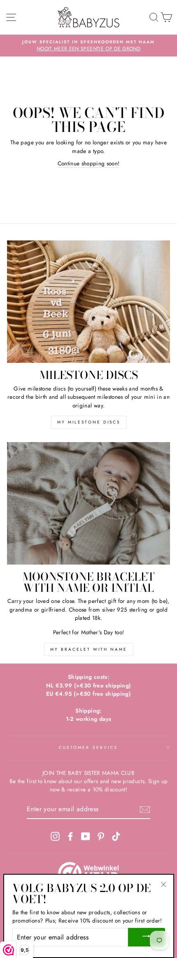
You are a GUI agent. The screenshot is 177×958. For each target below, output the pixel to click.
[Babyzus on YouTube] (85, 836)
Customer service (88, 747)
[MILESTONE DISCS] (88, 301)
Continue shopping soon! (89, 163)
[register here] (145, 809)
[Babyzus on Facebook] (70, 836)
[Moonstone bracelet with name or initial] (88, 503)
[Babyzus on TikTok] (116, 836)
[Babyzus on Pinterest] (100, 836)
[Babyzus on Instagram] (55, 836)
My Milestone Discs (88, 422)
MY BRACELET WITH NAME (88, 649)
